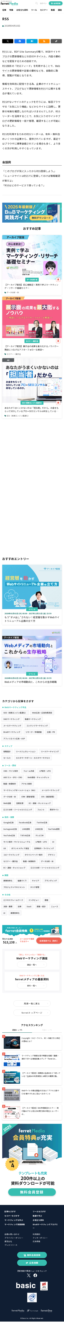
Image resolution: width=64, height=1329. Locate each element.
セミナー (44, 9)
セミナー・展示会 (32, 341)
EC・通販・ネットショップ (40, 803)
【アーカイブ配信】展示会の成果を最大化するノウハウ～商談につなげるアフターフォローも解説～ (31, 348)
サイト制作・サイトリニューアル (16, 841)
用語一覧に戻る (32, 1003)
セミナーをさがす (11, 1215)
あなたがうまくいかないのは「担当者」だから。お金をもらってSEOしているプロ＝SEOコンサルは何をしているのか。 (31, 409)
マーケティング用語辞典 (14, 1224)
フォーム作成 (28, 771)
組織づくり (22, 880)
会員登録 (56, 3)
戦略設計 (7, 751)
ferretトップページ (32, 1012)
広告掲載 (36, 1241)
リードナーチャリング (50, 751)
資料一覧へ (32, 985)
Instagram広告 (10, 829)
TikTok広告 (25, 835)
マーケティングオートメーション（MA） (19, 790)
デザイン (51, 854)
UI (53, 841)
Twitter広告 (42, 822)
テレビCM (39, 835)
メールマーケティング (12, 725)
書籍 (46, 900)
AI (4, 913)
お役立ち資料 (22, 9)
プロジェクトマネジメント (14, 887)
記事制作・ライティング (44, 848)
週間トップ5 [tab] (17, 1030)
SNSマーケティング (11, 719)
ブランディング (51, 880)
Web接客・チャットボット (38, 777)
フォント (41, 809)
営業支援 (19, 803)
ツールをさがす (39, 1211)
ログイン (43, 3)
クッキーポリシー (40, 1237)
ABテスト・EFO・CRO (12, 777)
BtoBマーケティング (11, 732)
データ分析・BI (32, 279)
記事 (4, 9)
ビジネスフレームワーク (13, 900)
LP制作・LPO (45, 771)
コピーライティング (11, 854)
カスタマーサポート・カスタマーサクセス (33, 758)
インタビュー (33, 900)
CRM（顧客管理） (28, 796)
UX (4, 848)
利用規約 (36, 1234)
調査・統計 (41, 906)
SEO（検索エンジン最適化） (32, 402)
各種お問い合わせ (11, 1234)
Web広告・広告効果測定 (42, 712)
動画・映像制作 (9, 783)
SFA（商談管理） (48, 796)
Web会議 (7, 803)
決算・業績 (7, 906)
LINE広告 (39, 829)
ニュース (54, 906)
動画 (53, 9)
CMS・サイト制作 (10, 771)
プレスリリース (10, 1245)
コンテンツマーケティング (37, 725)
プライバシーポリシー (13, 1237)
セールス (7, 758)
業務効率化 (7, 880)
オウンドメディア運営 (20, 848)
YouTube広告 (9, 835)
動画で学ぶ (37, 1215)
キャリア (35, 880)
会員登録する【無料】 (49, 940)
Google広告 (8, 822)
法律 (19, 906)
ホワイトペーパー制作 (34, 854)
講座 (60, 9)
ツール (34, 9)
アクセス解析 (26, 783)
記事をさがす (10, 1211)
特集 (11, 9)
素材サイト (54, 809)
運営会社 (8, 1241)
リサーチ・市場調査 (34, 732)
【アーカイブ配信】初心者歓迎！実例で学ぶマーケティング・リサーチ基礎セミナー (31, 286)
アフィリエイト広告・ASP (14, 738)
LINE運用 (26, 829)
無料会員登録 (33, 1255)
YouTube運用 (54, 829)
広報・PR (51, 732)
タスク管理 (34, 887)
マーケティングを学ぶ (13, 1220)
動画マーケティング (33, 719)
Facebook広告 (25, 822)
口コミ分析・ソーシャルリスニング (17, 809)
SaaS (29, 906)
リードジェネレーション (26, 751)
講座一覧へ (32, 964)
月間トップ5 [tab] (47, 1030)
